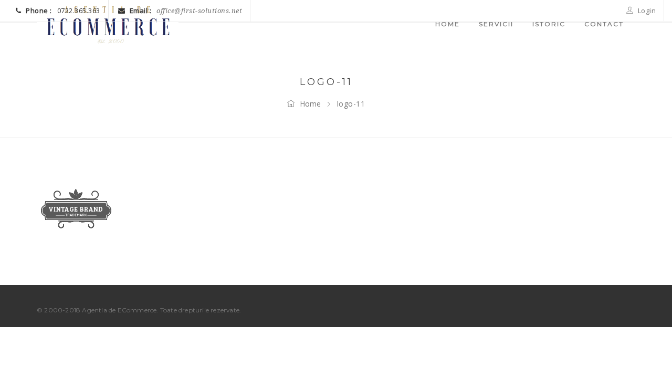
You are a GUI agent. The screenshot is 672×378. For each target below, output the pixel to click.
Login (646, 10)
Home (310, 104)
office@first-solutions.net (199, 11)
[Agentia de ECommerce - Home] (107, 23)
